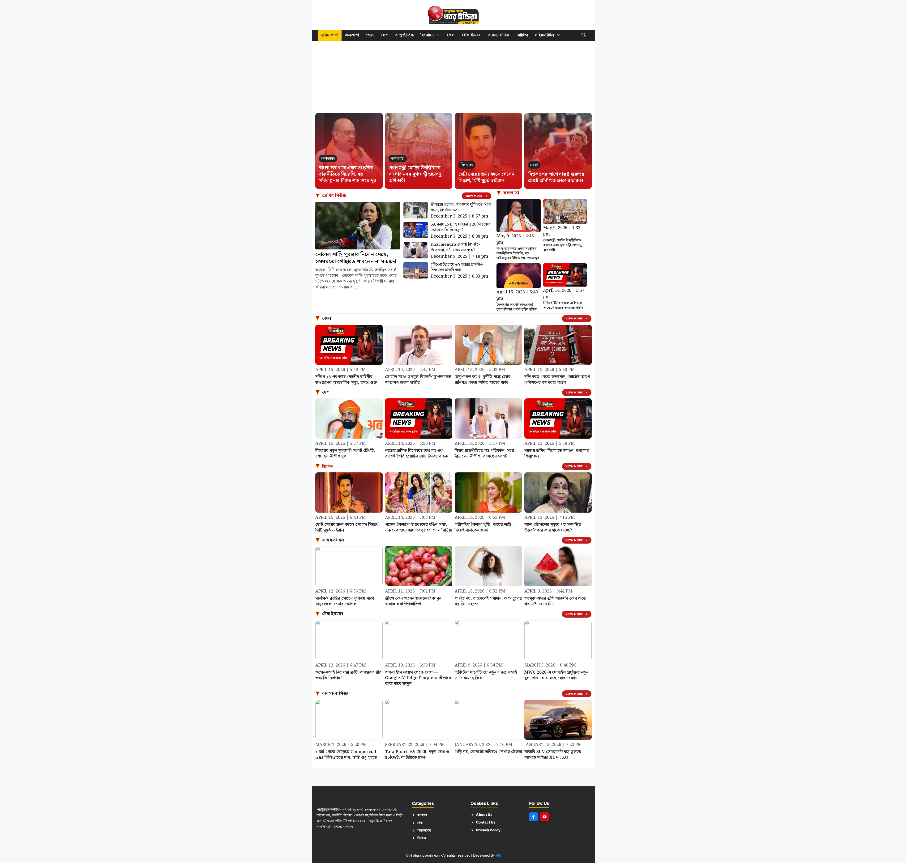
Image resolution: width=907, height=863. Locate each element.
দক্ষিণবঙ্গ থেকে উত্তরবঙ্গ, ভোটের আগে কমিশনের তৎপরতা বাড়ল (557, 379)
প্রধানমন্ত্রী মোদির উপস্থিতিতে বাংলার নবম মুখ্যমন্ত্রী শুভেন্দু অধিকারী (415, 174)
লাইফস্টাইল (544, 35)
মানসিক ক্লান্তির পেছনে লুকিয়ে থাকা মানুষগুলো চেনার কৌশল (344, 601)
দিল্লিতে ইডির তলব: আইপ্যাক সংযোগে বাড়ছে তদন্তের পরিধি (563, 305)
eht (498, 855)
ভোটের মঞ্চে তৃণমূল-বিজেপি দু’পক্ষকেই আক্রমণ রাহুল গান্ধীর (418, 379)
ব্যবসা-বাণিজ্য (499, 35)
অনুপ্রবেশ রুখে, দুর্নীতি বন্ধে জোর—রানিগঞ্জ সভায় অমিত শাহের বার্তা (485, 379)
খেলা (451, 35)
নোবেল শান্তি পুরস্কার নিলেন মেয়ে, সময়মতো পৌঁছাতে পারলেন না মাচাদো (355, 258)
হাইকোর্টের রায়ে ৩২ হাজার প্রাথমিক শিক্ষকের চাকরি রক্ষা (457, 267)
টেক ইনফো (471, 35)
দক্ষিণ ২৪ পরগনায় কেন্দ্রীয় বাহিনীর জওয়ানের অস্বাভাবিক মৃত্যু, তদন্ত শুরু (346, 379)
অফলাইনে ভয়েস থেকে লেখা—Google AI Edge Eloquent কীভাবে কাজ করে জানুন (418, 678)
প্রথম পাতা (329, 35)
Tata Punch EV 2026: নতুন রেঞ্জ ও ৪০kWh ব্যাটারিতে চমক (417, 754)
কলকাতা (352, 35)
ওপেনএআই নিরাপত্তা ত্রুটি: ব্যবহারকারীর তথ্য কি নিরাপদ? (348, 675)
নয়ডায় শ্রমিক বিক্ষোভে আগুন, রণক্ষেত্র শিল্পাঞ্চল (556, 453)
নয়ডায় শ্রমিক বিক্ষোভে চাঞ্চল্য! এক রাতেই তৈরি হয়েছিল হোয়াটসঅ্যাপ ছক (416, 453)
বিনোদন (427, 35)
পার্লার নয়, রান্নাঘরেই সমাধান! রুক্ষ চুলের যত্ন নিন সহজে (488, 601)
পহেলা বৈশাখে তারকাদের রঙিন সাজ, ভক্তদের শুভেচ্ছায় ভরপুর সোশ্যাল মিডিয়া (418, 527)
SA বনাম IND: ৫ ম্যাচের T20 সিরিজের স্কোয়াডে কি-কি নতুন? (460, 227)
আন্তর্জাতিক (404, 35)
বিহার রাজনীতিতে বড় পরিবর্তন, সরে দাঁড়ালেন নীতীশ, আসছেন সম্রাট (484, 453)
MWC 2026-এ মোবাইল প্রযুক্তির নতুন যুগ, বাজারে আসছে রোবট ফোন (556, 675)
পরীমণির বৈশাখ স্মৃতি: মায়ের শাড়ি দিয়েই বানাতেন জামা (483, 527)
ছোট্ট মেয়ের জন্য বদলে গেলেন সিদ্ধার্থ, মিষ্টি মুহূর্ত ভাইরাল (486, 177)
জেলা (370, 35)
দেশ (384, 35)
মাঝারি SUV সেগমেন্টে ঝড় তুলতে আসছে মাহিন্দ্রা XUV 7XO (552, 754)
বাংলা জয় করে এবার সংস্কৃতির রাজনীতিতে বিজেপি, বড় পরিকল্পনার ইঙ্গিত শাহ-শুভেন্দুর (347, 174)
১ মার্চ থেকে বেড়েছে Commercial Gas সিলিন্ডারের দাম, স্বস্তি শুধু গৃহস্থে (346, 754)
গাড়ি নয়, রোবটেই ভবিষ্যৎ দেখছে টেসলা (488, 751)
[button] (583, 35)
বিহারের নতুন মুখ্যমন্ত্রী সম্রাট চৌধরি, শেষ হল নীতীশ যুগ (345, 453)
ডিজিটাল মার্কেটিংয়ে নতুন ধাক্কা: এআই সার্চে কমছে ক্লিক (486, 675)
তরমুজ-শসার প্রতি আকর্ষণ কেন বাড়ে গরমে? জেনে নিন (555, 601)
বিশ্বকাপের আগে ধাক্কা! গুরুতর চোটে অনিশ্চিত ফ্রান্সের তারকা (556, 177)
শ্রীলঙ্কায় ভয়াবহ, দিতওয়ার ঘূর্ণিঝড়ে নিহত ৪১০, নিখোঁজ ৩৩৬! (461, 207)
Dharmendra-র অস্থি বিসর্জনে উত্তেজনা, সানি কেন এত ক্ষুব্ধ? (455, 247)
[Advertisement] (453, 79)
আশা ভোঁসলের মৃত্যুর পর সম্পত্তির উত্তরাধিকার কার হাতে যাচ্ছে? (552, 527)
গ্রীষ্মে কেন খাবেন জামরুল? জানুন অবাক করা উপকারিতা (413, 601)
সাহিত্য (522, 35)
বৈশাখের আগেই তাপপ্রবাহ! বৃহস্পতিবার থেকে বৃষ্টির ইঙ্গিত (516, 307)
